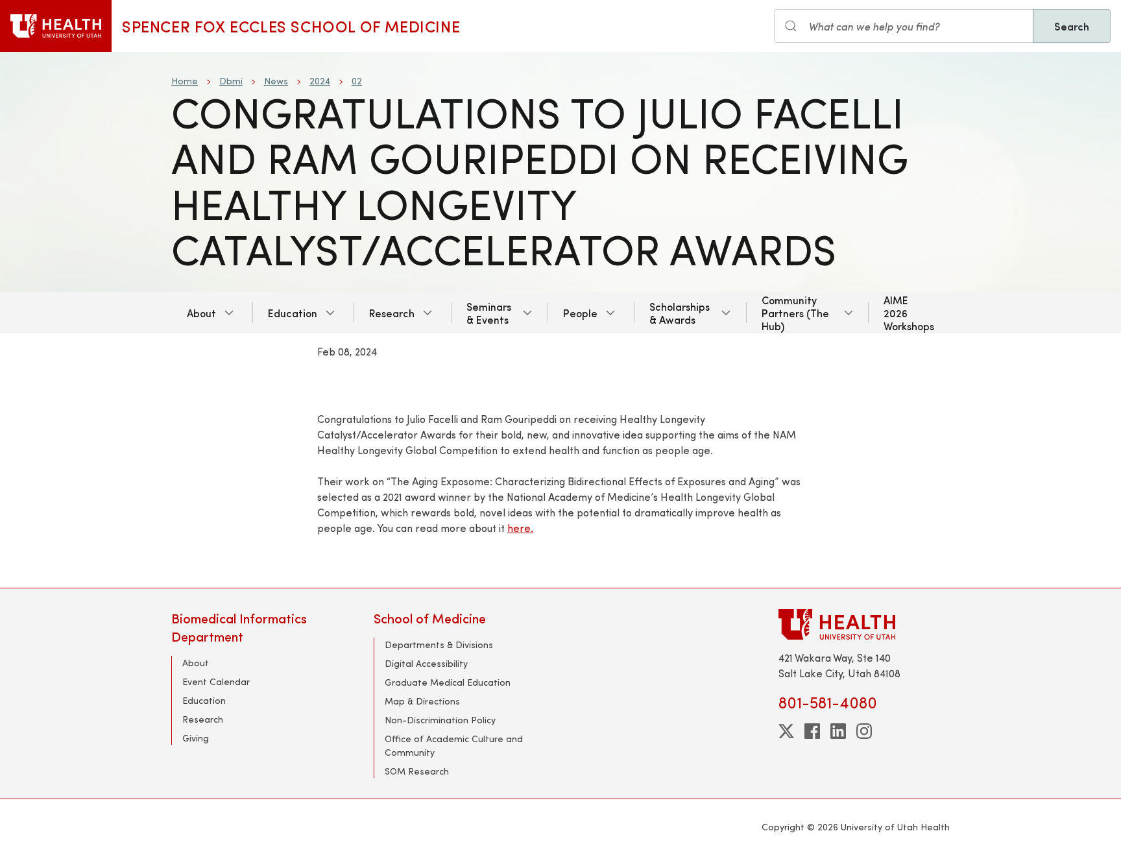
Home (184, 81)
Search (1071, 26)
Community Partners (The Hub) (795, 313)
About (201, 313)
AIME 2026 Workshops (909, 313)
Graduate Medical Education (448, 682)
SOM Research (417, 771)
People (580, 313)
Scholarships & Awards (679, 312)
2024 (319, 81)
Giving (195, 738)
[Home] (56, 26)
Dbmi (231, 81)
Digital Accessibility (426, 663)
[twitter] (786, 731)
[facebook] (812, 731)
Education (292, 313)
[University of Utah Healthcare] (864, 624)
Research (392, 313)
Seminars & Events (488, 312)
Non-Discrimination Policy (440, 720)
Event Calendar (216, 681)
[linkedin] (838, 731)
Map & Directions (422, 701)
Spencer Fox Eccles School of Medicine (291, 26)
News (276, 81)
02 (357, 81)
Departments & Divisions (439, 644)
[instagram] (864, 731)
